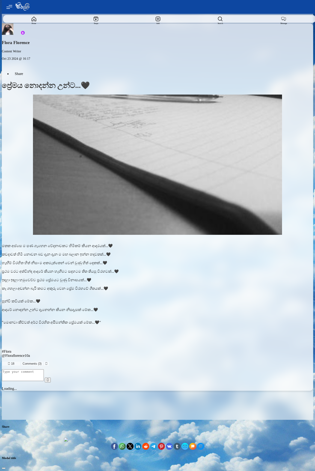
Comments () (32, 363)
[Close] (4, 437)
